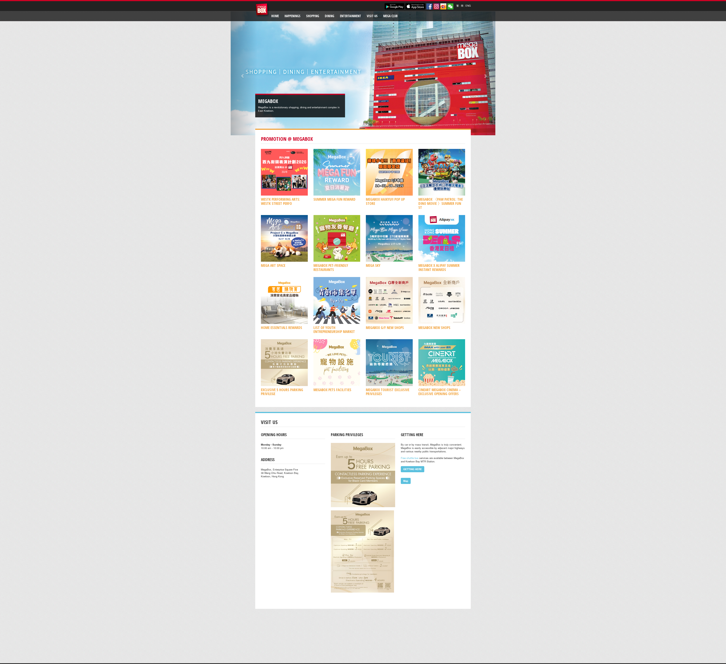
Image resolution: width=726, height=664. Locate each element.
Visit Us (372, 16)
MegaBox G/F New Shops (385, 327)
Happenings (292, 16)
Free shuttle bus (410, 458)
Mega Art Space (273, 265)
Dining (329, 16)
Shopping (312, 16)
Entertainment (350, 16)
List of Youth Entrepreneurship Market (334, 329)
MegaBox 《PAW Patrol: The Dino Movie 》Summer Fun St (440, 203)
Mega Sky (373, 265)
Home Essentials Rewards (281, 327)
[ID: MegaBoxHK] (450, 6)
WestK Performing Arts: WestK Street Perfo (280, 201)
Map (405, 481)
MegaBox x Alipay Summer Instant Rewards (439, 267)
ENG (468, 5)
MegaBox (263, 10)
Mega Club (390, 16)
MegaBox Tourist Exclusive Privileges (387, 391)
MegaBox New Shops (434, 327)
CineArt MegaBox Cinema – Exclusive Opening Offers (439, 391)
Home (275, 16)
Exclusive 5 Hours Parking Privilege (282, 391)
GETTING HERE (412, 469)
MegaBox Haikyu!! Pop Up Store (385, 201)
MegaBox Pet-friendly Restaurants (330, 267)
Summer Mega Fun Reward (334, 199)
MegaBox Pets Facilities (332, 389)
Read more (326, 110)
